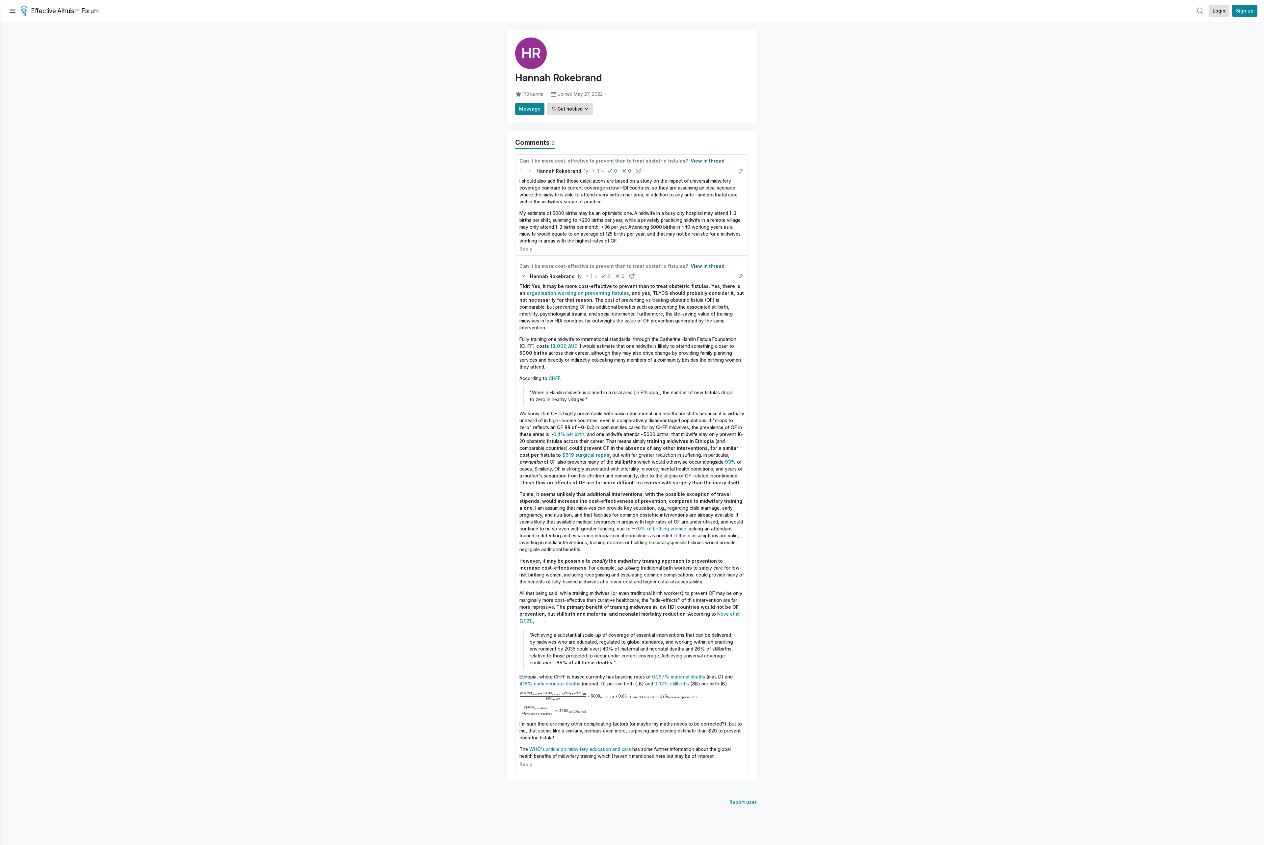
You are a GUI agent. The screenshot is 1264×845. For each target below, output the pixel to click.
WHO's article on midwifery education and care (580, 749)
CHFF (554, 378)
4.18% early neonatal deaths (549, 683)
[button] (521, 171)
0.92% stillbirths (671, 683)
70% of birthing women (660, 528)
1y (586, 171)
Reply (525, 249)
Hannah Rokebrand (559, 171)
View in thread (707, 161)
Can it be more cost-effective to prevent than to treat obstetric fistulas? (603, 161)
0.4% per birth (568, 434)
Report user (743, 802)
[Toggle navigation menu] (12, 11)
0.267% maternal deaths (678, 676)
